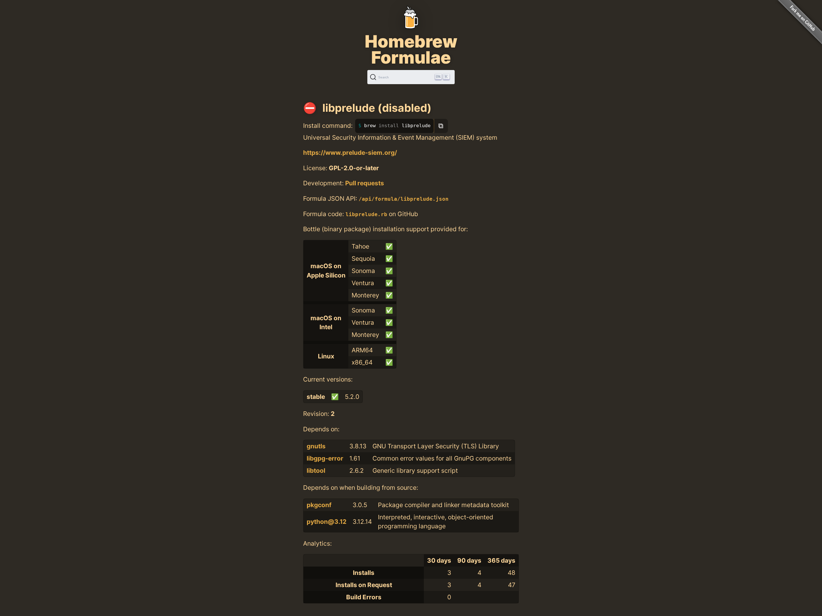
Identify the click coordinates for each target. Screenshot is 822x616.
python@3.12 (326, 521)
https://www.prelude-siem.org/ (350, 152)
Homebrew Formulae (411, 49)
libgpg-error (325, 458)
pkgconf (319, 505)
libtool (316, 470)
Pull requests (364, 183)
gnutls (316, 446)
